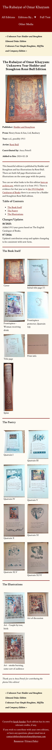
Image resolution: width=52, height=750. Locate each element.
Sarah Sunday (19, 721)
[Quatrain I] (14, 441)
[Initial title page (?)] (37, 272)
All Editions (8, 17)
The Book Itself (14, 207)
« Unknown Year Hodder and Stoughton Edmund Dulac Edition (23, 39)
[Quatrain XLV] (14, 556)
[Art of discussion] (37, 604)
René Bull (14, 144)
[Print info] (37, 344)
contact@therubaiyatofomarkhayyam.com (26, 736)
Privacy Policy (31, 741)
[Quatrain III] (37, 444)
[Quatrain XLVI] (37, 557)
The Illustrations (15, 214)
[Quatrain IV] (14, 481)
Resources (18, 741)
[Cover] (14, 271)
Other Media (26, 24)
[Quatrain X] (14, 520)
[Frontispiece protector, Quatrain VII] (37, 305)
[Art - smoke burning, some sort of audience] (14, 648)
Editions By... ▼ (27, 17)
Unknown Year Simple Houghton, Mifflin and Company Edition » (24, 48)
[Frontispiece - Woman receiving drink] (14, 307)
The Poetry (12, 210)
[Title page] (14, 345)
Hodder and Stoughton (24, 127)
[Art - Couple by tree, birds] (14, 607)
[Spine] (14, 387)
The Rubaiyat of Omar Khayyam (26, 7)
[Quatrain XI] (37, 518)
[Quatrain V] (37, 481)
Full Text (45, 17)
